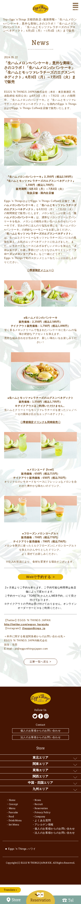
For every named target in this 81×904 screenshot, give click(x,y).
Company (40, 816)
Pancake (13, 812)
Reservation (41, 808)
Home (12, 800)
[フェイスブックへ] (40, 716)
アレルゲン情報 (44, 824)
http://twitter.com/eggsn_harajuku (26, 624)
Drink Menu (15, 820)
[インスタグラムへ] (46, 716)
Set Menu (14, 824)
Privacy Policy (42, 812)
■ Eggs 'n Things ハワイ (20, 848)
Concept (13, 804)
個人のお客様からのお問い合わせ (40, 730)
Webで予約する (38, 577)
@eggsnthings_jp (33, 628)
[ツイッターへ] (34, 716)
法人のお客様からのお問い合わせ (40, 737)
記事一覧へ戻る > (40, 661)
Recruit (39, 804)
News (38, 800)
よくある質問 (43, 820)
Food (11, 816)
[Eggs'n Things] (40, 11)
